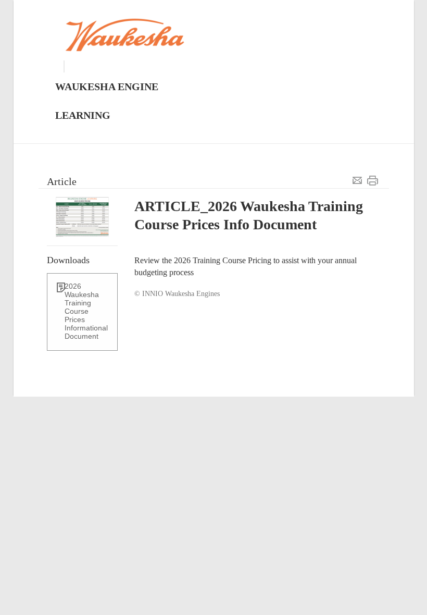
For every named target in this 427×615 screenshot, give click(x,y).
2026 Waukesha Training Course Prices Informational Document (86, 311)
